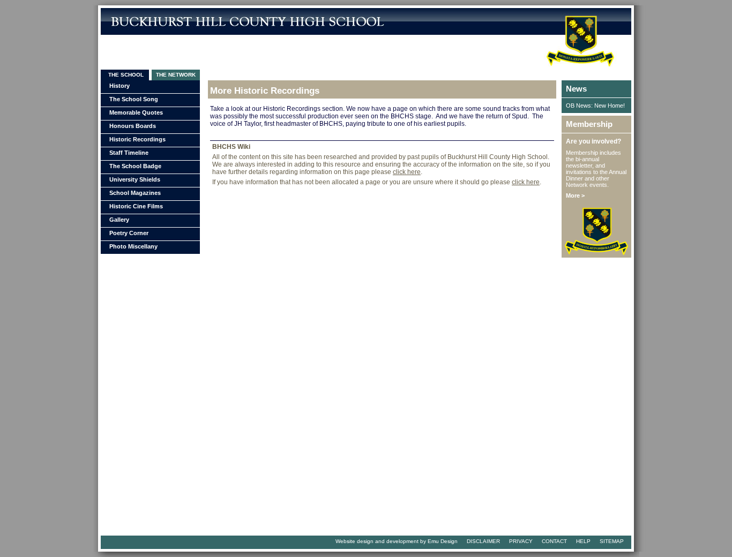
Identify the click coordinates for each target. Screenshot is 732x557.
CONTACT (554, 541)
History (119, 85)
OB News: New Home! (595, 105)
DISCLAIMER (483, 541)
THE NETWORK (176, 75)
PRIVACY (521, 541)
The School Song (133, 99)
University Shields (134, 179)
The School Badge (135, 166)
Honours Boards (132, 126)
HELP (583, 541)
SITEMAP (612, 541)
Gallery (119, 219)
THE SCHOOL (125, 75)
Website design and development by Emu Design (396, 541)
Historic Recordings (137, 139)
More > (575, 195)
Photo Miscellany (133, 246)
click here (407, 172)
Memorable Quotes (136, 112)
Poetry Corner (128, 233)
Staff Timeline (128, 152)
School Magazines (135, 193)
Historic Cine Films (136, 206)
